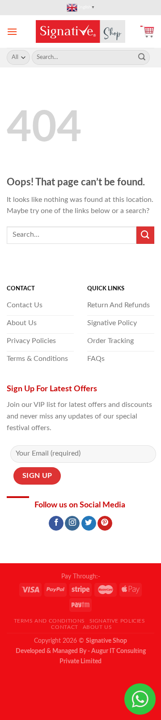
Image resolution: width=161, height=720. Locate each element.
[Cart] (147, 31)
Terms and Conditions (49, 621)
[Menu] (12, 31)
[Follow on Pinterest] (104, 523)
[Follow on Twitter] (88, 523)
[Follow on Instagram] (72, 523)
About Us (97, 627)
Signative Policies (117, 621)
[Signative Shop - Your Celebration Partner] (80, 31)
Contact (64, 627)
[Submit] (141, 57)
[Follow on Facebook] (56, 523)
